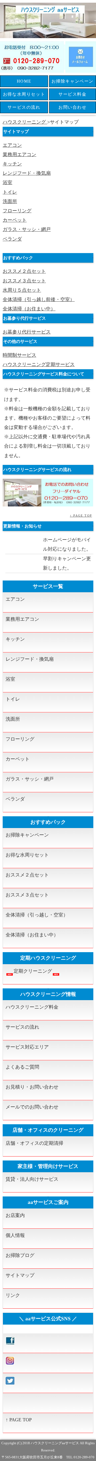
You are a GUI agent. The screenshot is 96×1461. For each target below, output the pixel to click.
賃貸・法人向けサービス (32, 1179)
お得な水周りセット (24, 94)
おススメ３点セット (24, 280)
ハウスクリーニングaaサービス (55, 1443)
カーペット (15, 220)
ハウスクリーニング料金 (32, 1007)
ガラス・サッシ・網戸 (27, 229)
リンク (13, 1295)
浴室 (7, 182)
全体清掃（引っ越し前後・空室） (39, 299)
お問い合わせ (72, 107)
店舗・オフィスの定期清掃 (34, 1143)
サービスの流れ (23, 107)
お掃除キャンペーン (72, 81)
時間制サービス (19, 355)
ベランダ (12, 239)
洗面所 (10, 201)
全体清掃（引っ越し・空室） (37, 915)
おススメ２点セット (24, 271)
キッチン (12, 164)
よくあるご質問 (22, 1067)
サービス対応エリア (27, 1047)
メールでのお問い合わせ (32, 1107)
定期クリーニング (33, 971)
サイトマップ (20, 1275)
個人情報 (15, 1235)
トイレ (10, 192)
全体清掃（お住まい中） (29, 308)
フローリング (17, 210)
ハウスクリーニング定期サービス (39, 364)
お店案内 (15, 1215)
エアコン (12, 145)
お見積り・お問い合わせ (32, 1087)
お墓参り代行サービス (27, 332)
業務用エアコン (19, 154)
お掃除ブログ (20, 1255)
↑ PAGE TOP (81, 515)
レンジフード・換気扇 (27, 173)
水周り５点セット (22, 290)
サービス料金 (72, 94)
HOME (24, 81)
